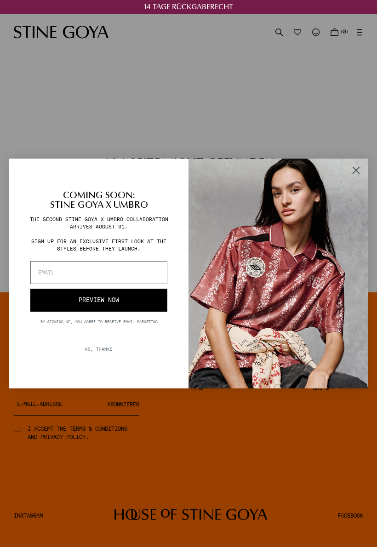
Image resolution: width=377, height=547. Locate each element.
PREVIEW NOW (99, 299)
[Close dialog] (356, 170)
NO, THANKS (99, 349)
